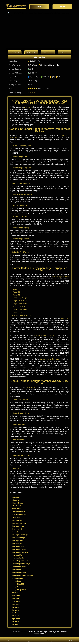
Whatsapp (49, 641)
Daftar (30, 641)
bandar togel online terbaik (50, 359)
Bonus (10, 641)
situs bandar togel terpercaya (44, 335)
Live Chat (69, 641)
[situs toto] (16, 5)
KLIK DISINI (32, 93)
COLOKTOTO (32, 387)
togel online (28, 107)
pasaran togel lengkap (60, 277)
